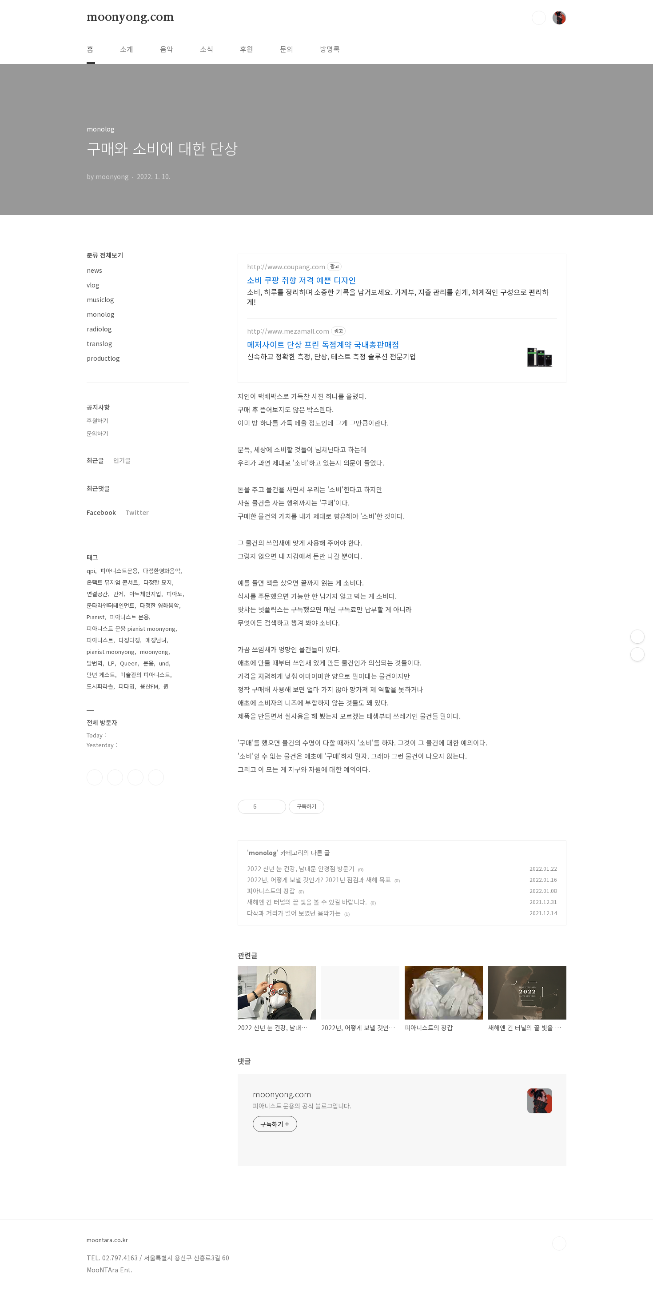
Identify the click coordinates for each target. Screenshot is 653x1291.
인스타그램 (115, 777)
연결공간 (97, 594)
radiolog (99, 328)
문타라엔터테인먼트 (111, 605)
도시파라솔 (100, 686)
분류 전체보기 (105, 255)
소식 (206, 49)
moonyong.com (130, 17)
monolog (263, 852)
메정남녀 (156, 640)
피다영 (127, 686)
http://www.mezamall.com (288, 331)
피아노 (175, 594)
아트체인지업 (145, 594)
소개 (126, 49)
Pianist (95, 617)
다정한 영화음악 (159, 605)
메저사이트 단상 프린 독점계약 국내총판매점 (323, 344)
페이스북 (95, 777)
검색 (538, 17)
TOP (559, 1243)
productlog (103, 358)
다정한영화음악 (161, 570)
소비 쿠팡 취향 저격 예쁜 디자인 (301, 280)
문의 (286, 49)
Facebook (101, 512)
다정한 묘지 (157, 582)
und (164, 663)
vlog (93, 284)
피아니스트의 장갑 (271, 890)
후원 (246, 49)
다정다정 (129, 640)
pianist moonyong (111, 651)
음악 (166, 49)
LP (111, 663)
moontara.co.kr (107, 1239)
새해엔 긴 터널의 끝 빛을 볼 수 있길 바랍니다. (307, 901)
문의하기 (97, 433)
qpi (91, 570)
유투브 (156, 777)
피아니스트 (100, 640)
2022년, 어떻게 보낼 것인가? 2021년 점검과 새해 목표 (319, 879)
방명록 (330, 49)
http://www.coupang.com (286, 267)
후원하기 (97, 420)
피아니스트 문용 (129, 617)
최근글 (95, 460)
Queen (129, 663)
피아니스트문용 (119, 570)
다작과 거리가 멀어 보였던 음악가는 (294, 912)
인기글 (122, 460)
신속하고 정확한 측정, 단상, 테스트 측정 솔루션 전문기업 (331, 356)
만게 (118, 594)
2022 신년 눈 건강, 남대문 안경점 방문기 (300, 868)
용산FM (149, 686)
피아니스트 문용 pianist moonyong (131, 628)
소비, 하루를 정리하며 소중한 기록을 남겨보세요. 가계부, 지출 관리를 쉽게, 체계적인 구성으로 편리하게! (398, 297)
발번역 (95, 663)
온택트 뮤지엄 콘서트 (112, 582)
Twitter (137, 512)
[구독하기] (637, 654)
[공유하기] (265, 806)
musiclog (100, 299)
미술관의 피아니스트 (145, 674)
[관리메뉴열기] (637, 636)
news (94, 270)
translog (99, 343)
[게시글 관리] (276, 806)
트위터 (135, 777)
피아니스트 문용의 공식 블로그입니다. (302, 1105)
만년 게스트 (101, 674)
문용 (148, 663)
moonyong (154, 651)
